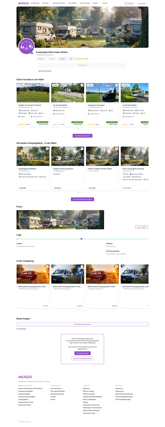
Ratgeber (95, 3)
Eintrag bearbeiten (82, 353)
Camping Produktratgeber (26, 397)
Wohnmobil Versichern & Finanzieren (30, 388)
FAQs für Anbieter (89, 394)
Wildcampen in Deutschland (92, 408)
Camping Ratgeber (24, 394)
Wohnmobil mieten (89, 413)
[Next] (48, 93)
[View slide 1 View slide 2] (137, 92)
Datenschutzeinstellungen (124, 394)
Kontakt (53, 397)
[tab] (78, 192)
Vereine (85, 402)
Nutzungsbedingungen (123, 399)
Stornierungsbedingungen (124, 397)
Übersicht (86, 388)
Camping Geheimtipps (25, 391)
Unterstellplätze (72, 3)
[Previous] (18, 93)
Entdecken (45, 3)
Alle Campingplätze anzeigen (82, 199)
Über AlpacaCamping (58, 391)
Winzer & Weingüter (89, 399)
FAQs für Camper (88, 391)
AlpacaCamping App (57, 394)
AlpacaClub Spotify (24, 405)
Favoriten (105, 3)
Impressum (119, 388)
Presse (53, 399)
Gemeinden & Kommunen (91, 405)
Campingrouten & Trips (25, 402)
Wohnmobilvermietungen (91, 410)
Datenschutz (119, 391)
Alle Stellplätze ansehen (82, 136)
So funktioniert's (56, 388)
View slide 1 (67, 164)
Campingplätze (35, 3)
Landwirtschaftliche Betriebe (92, 397)
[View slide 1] (33, 156)
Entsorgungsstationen (59, 3)
